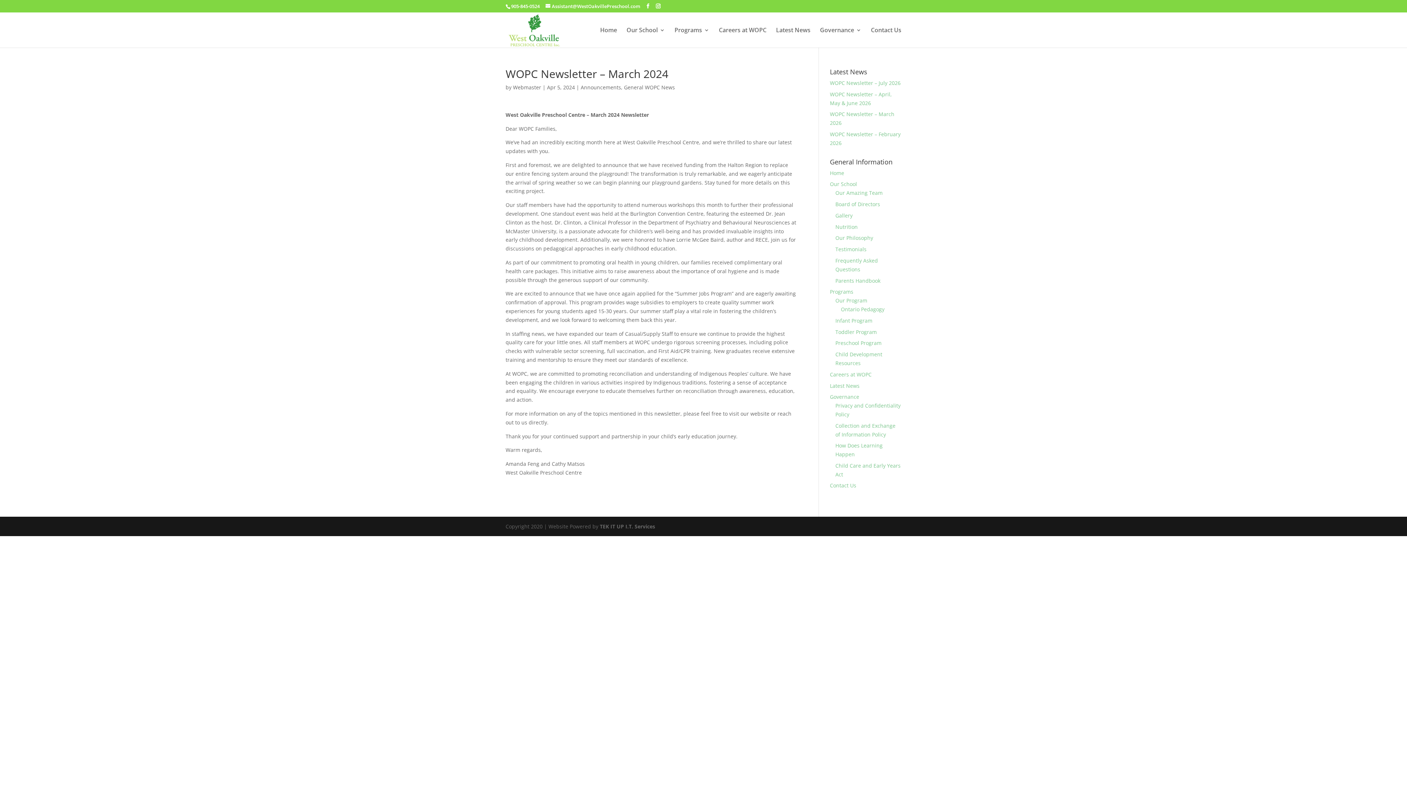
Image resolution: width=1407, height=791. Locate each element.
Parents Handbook (857, 280)
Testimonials (851, 249)
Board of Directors (857, 204)
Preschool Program (858, 342)
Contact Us (886, 30)
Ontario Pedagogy (863, 309)
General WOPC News (649, 87)
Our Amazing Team (859, 192)
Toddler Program (856, 331)
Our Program (851, 300)
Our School (642, 30)
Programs (688, 30)
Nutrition (846, 226)
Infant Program (853, 320)
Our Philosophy (854, 237)
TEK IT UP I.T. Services (627, 526)
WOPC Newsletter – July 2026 (865, 82)
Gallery (844, 215)
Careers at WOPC (743, 30)
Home (608, 30)
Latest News (793, 30)
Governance (837, 30)
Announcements (601, 87)
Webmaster (527, 87)
